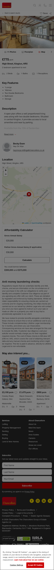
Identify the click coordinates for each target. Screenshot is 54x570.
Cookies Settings (16, 565)
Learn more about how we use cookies (29, 560)
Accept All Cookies (35, 565)
